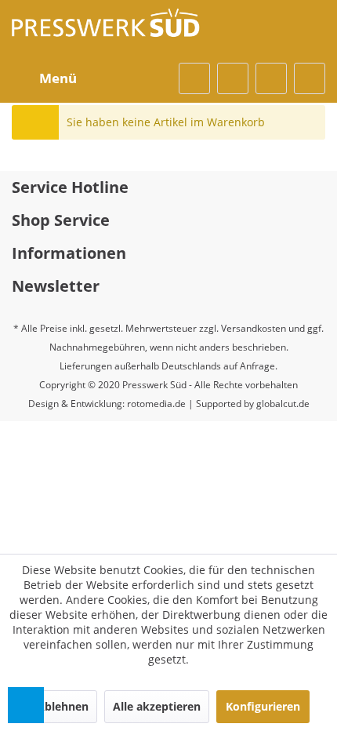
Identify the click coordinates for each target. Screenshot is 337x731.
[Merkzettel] (232, 78)
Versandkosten (253, 328)
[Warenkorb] (309, 78)
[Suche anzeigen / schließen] (194, 78)
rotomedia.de (156, 403)
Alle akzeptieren (157, 706)
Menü (58, 78)
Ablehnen (63, 706)
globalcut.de (283, 403)
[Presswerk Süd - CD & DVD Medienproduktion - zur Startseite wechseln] (106, 31)
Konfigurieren (263, 706)
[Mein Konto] (271, 78)
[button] (26, 705)
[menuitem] (48, 78)
